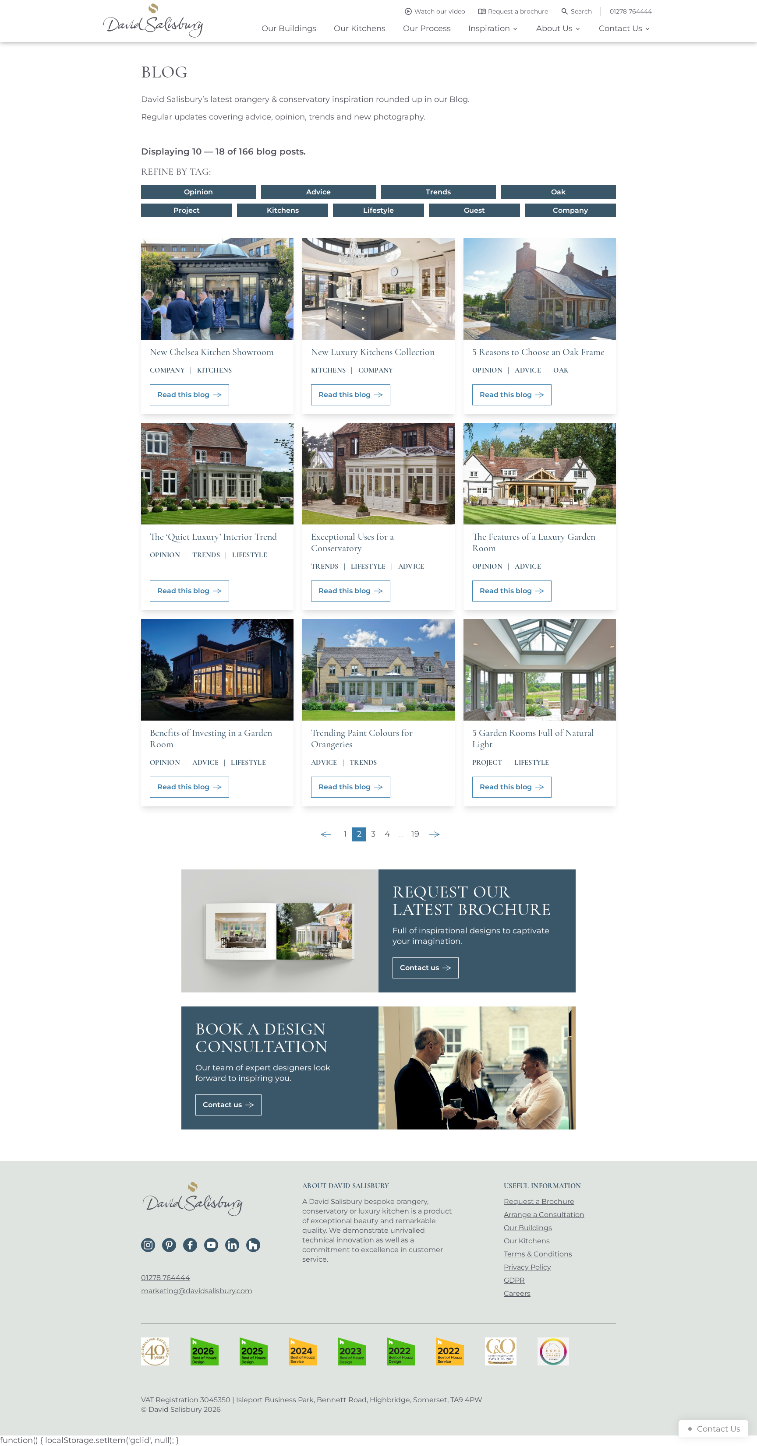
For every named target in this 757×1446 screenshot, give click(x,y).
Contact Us (620, 28)
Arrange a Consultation (544, 1214)
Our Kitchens (360, 28)
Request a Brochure (539, 1201)
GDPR (514, 1280)
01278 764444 (165, 1278)
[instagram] (148, 1245)
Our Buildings (289, 28)
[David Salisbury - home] (153, 21)
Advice (318, 192)
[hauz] (253, 1245)
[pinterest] (169, 1245)
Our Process (427, 28)
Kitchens (283, 210)
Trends (438, 192)
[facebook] (190, 1245)
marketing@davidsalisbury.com (196, 1291)
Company (570, 210)
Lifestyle (378, 210)
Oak (558, 192)
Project (186, 210)
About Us (554, 28)
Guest (474, 210)
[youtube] (211, 1245)
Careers (517, 1293)
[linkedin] (232, 1245)
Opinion (198, 192)
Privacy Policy (527, 1267)
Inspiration (489, 28)
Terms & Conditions (538, 1254)
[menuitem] (289, 29)
